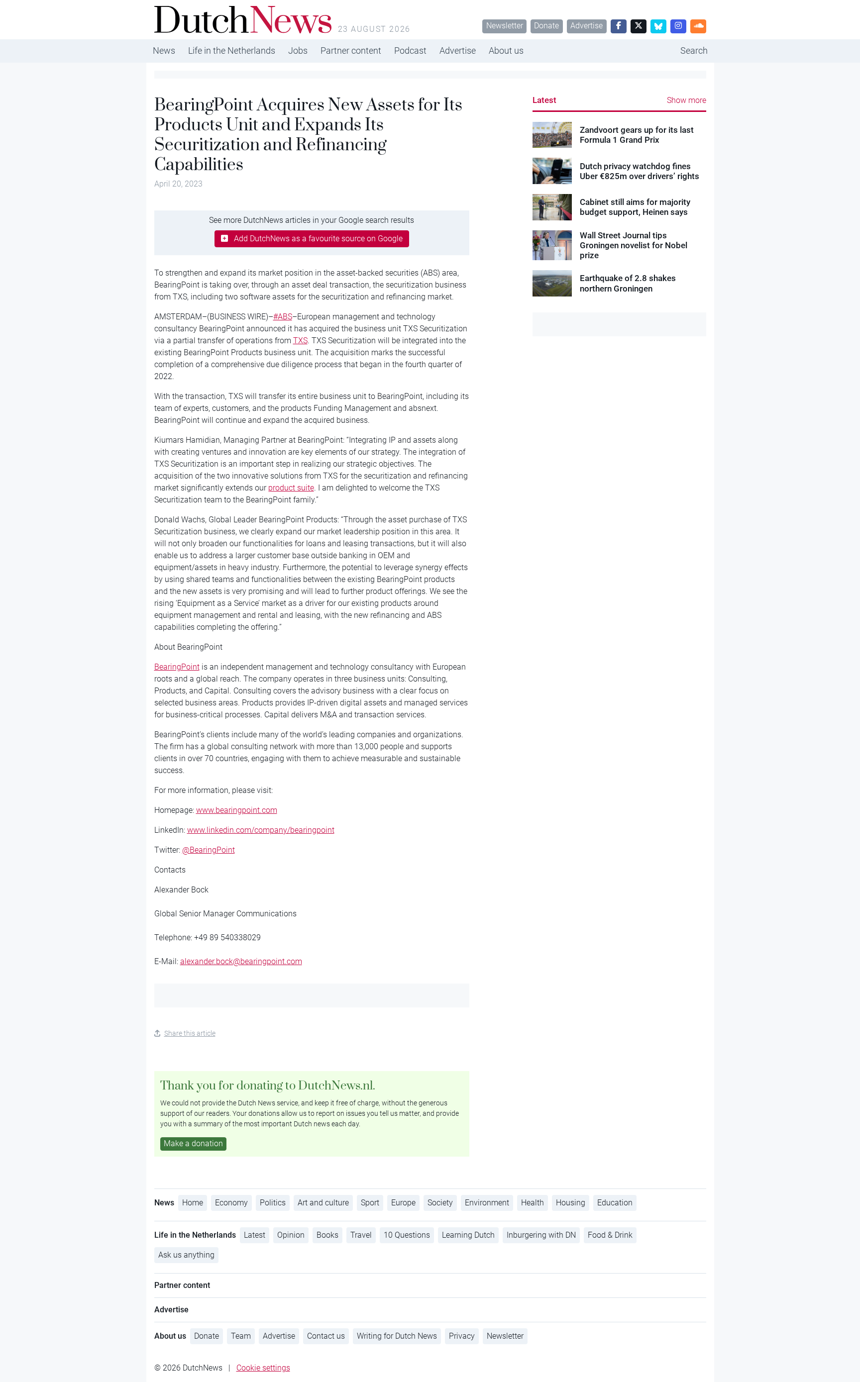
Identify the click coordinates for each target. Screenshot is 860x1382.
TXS (300, 340)
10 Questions (407, 1235)
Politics (273, 1202)
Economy (231, 1202)
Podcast (410, 50)
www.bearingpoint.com (236, 810)
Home (192, 1202)
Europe (403, 1202)
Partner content (351, 50)
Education (615, 1202)
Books (327, 1235)
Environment (487, 1202)
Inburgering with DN (541, 1235)
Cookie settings (263, 1368)
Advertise (586, 25)
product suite (291, 488)
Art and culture (323, 1202)
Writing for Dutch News (397, 1336)
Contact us (326, 1336)
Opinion (291, 1235)
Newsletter (504, 25)
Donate (546, 25)
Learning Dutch (468, 1235)
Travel (361, 1235)
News (164, 50)
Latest (544, 100)
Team (241, 1336)
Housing (570, 1202)
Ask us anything (186, 1255)
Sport (370, 1202)
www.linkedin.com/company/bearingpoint (260, 830)
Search (694, 50)
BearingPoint (177, 667)
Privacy (462, 1336)
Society (440, 1202)
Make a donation (193, 1143)
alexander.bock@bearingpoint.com (241, 961)
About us (506, 50)
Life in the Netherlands (231, 50)
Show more (686, 100)
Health (532, 1202)
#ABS (282, 316)
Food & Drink (610, 1235)
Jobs (298, 50)
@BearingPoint (208, 850)
